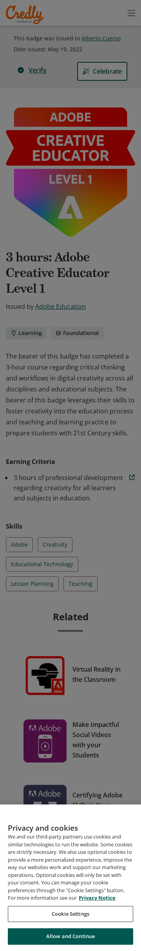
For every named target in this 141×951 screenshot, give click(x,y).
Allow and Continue (70, 936)
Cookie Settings (70, 913)
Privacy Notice (97, 897)
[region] (70, 877)
